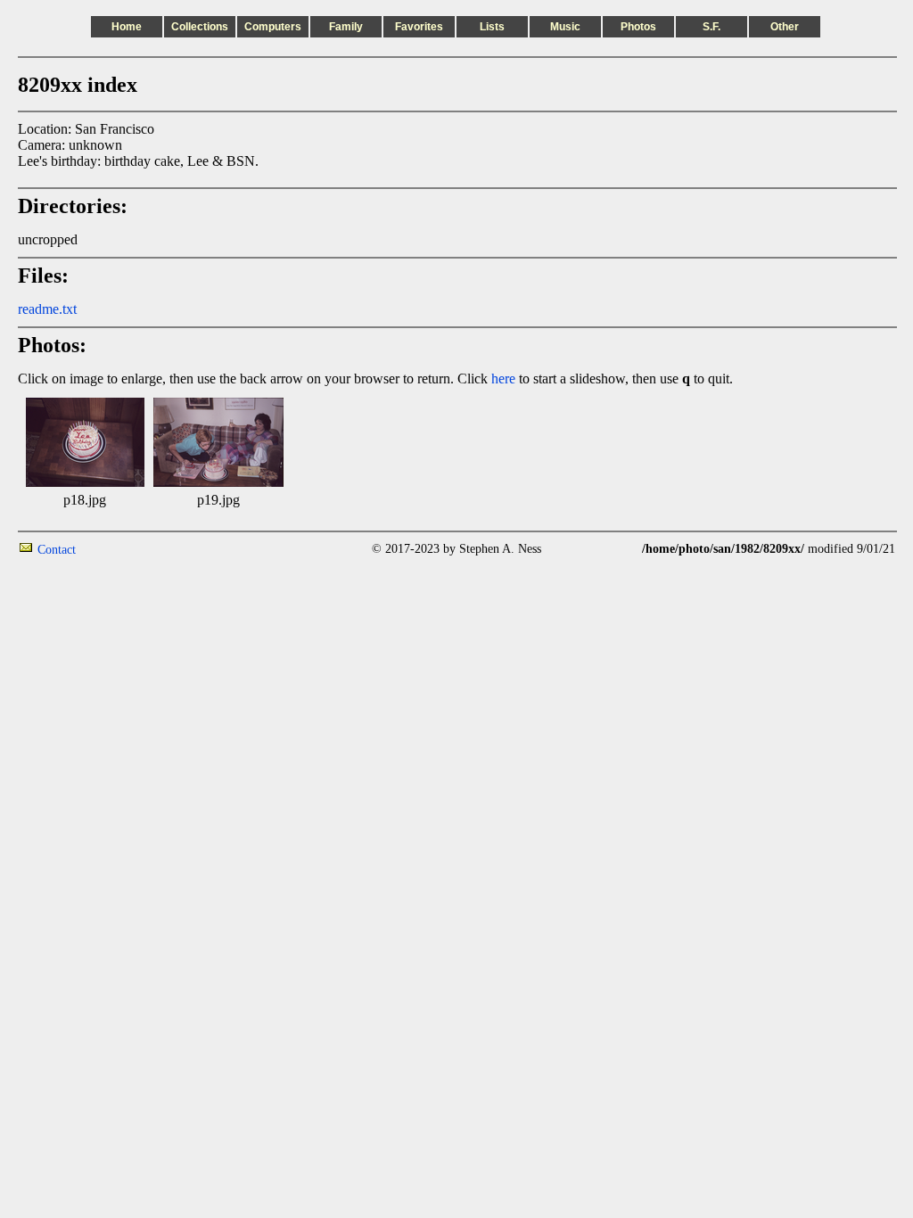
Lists (492, 27)
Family (346, 27)
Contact (56, 549)
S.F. (711, 27)
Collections (199, 27)
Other (784, 27)
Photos (638, 27)
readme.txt (47, 309)
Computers (272, 27)
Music (565, 27)
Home (126, 27)
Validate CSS (862, 565)
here (503, 378)
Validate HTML (115, 549)
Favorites (419, 27)
